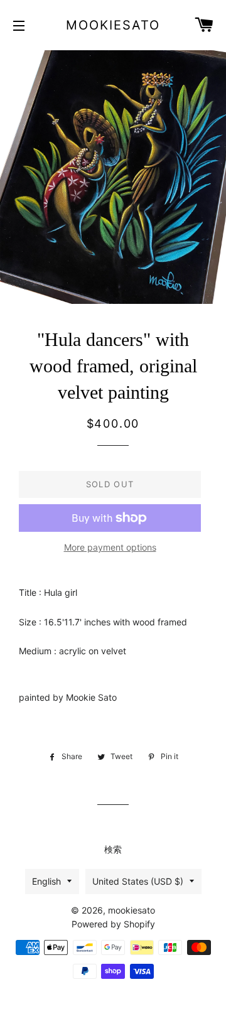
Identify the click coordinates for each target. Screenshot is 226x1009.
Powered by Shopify (113, 924)
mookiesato (113, 25)
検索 (113, 849)
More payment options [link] (110, 547)
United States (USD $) (137, 881)
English (46, 881)
